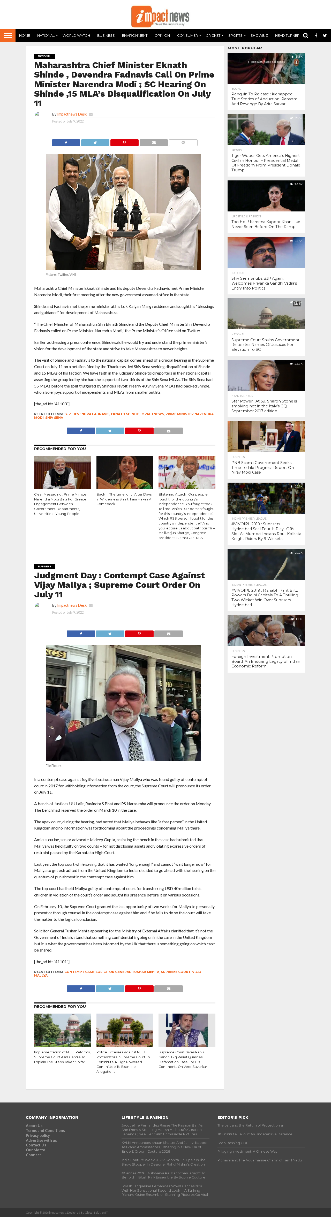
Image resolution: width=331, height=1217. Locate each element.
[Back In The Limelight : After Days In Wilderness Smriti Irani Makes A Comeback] (124, 488)
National (46, 35)
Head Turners (288, 35)
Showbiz (259, 35)
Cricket (213, 35)
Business (106, 35)
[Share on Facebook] (66, 141)
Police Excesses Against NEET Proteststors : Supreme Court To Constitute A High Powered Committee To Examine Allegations (123, 1062)
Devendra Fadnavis (90, 414)
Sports (235, 35)
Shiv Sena (54, 418)
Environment (134, 35)
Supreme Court (176, 972)
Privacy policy (38, 1135)
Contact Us (36, 1145)
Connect (33, 1155)
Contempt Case (79, 972)
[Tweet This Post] (95, 141)
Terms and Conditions (45, 1130)
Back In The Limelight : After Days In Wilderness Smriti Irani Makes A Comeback (124, 499)
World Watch (76, 35)
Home (24, 35)
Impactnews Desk (72, 114)
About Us (34, 1125)
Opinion (162, 35)
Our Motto (35, 1150)
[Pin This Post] (124, 141)
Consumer (187, 35)
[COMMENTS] (183, 141)
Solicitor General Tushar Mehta (127, 972)
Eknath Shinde (125, 414)
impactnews (152, 414)
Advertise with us (41, 1140)
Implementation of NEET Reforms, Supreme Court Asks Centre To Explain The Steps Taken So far (62, 1057)
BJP (67, 414)
